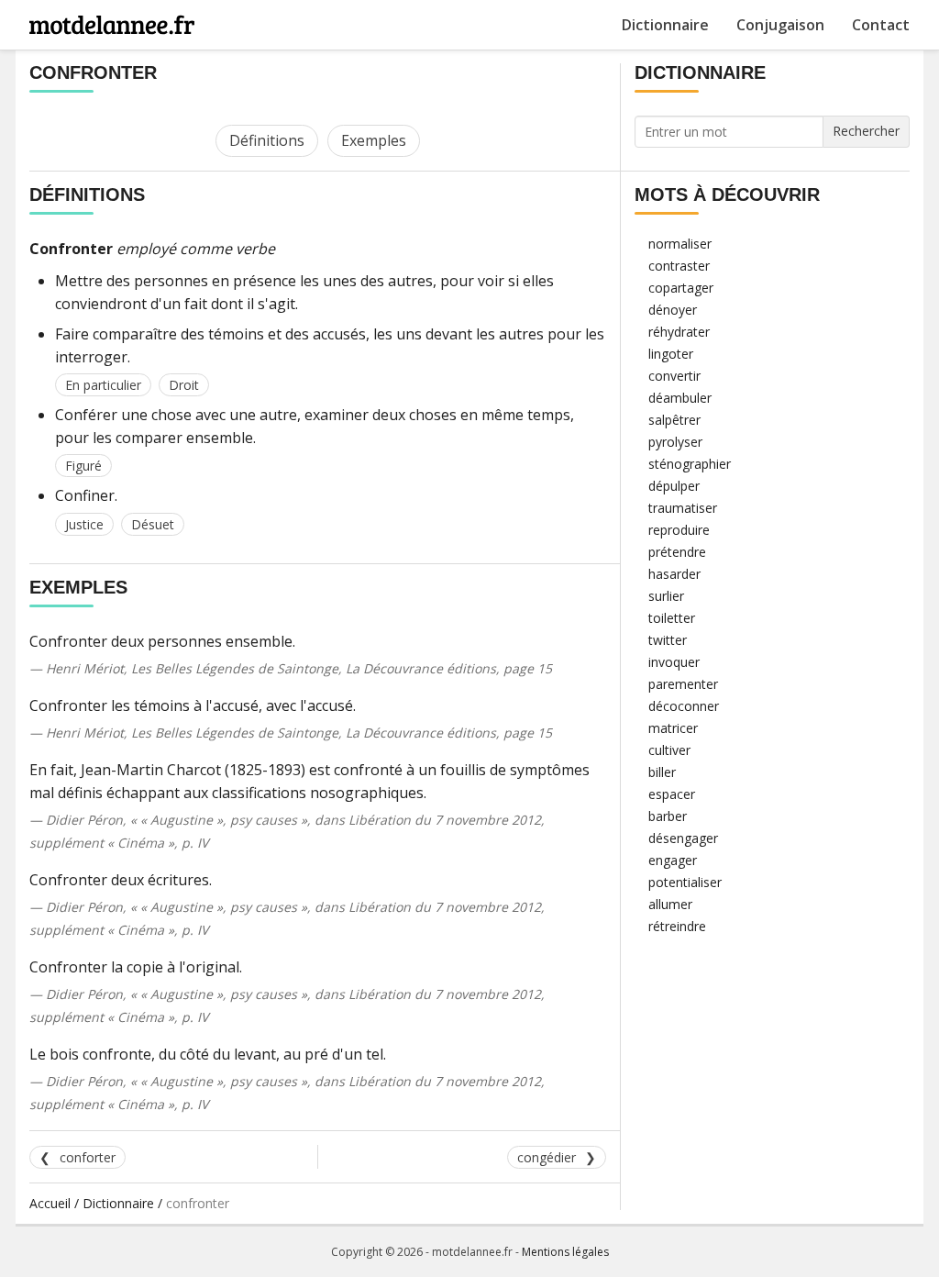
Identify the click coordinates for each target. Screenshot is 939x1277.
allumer (670, 904)
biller (662, 772)
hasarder (674, 574)
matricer (673, 728)
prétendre (677, 552)
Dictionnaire (665, 25)
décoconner (683, 706)
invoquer (674, 662)
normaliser (680, 243)
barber (667, 816)
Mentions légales (565, 1252)
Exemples (373, 140)
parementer (683, 684)
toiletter (671, 618)
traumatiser (682, 507)
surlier (666, 596)
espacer (671, 794)
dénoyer (672, 309)
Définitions (266, 140)
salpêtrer (674, 419)
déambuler (680, 397)
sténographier (689, 463)
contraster (679, 265)
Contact (881, 25)
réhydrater (679, 331)
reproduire (679, 530)
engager (672, 860)
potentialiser (685, 882)
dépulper (674, 485)
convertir (674, 375)
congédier (546, 1157)
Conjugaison (780, 25)
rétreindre (677, 926)
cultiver (669, 750)
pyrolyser (675, 441)
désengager (683, 838)
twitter (667, 640)
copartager (680, 287)
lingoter (670, 353)
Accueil (50, 1203)
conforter (88, 1157)
